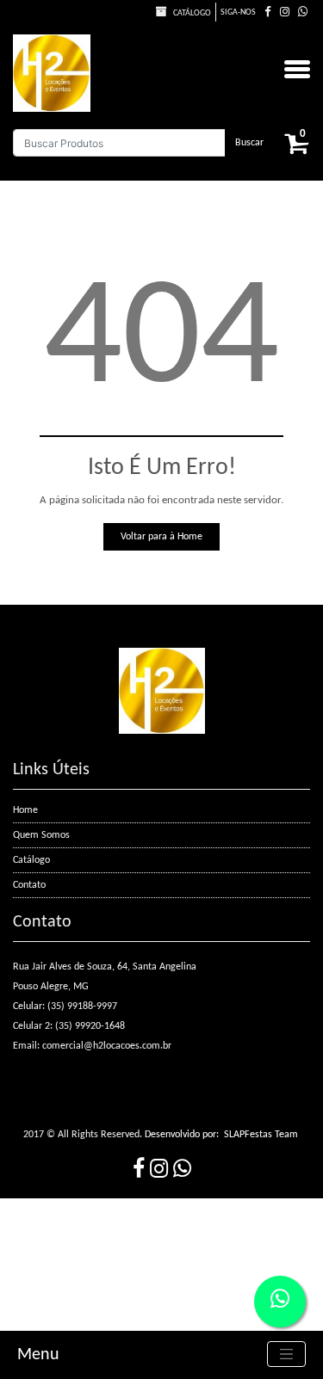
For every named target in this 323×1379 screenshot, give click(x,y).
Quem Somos (41, 835)
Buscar (249, 143)
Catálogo (191, 13)
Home (25, 810)
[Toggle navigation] (287, 1354)
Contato (29, 885)
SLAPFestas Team (261, 1135)
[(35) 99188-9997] (302, 12)
